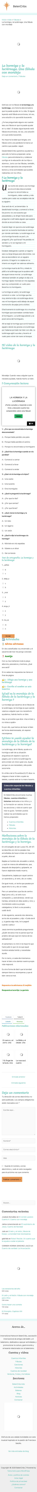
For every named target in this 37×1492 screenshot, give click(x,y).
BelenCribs (20, 6)
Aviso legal (18, 1478)
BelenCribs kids (18, 1384)
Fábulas (22, 76)
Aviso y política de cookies (18, 1475)
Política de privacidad (18, 1481)
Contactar (18, 1400)
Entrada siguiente (18, 1083)
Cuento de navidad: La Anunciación (16, 1248)
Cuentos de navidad (19, 1371)
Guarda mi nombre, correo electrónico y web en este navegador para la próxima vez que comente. (17, 1169)
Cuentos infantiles (16, 822)
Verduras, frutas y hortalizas (18, 1374)
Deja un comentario (10, 76)
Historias (12, 828)
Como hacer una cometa (12, 1305)
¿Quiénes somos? (19, 1484)
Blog (18, 1394)
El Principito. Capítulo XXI (12, 1311)
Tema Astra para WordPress (18, 1471)
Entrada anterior (18, 1077)
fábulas (5, 157)
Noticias (18, 1397)
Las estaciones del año (11, 1289)
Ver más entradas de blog (18, 1451)
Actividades (18, 1387)
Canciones (18, 1365)
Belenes (18, 1390)
